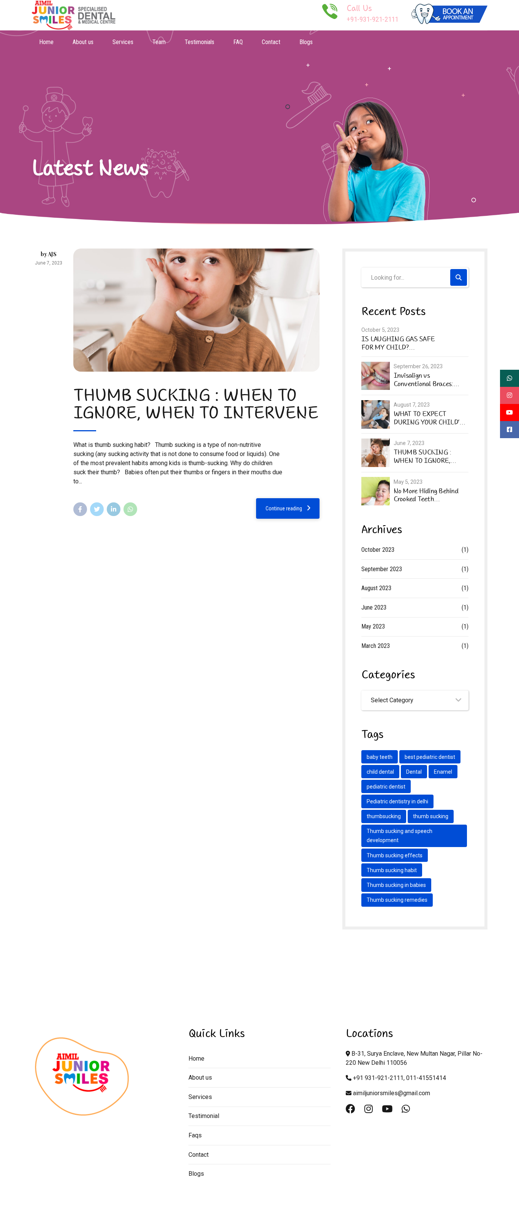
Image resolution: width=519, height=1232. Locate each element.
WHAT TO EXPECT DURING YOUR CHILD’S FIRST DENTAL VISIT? (429, 418)
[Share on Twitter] (97, 509)
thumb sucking (430, 816)
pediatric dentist (386, 787)
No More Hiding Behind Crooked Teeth (426, 495)
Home (46, 42)
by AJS (49, 254)
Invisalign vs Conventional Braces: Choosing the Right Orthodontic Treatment (427, 380)
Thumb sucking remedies (397, 900)
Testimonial (203, 1116)
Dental (414, 772)
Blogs (306, 42)
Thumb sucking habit (392, 870)
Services (122, 42)
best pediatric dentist (430, 757)
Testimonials (199, 42)
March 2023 (375, 645)
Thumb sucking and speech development (399, 835)
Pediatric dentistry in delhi (397, 801)
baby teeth (379, 757)
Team (159, 42)
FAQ (238, 42)
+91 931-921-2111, (379, 1078)
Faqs (195, 1135)
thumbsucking (384, 816)
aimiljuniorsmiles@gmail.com (391, 1093)
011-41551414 (426, 1078)
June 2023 (373, 607)
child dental (380, 772)
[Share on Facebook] (80, 509)
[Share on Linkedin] (113, 509)
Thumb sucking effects (394, 855)
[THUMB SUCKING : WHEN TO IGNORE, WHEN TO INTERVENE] (196, 310)
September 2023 (381, 569)
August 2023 (376, 588)
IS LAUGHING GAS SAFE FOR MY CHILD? (398, 343)
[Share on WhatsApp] (130, 509)
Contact (271, 42)
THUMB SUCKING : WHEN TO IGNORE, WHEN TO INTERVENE (195, 404)
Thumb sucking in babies (396, 885)
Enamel (443, 772)
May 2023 (373, 626)
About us (83, 42)
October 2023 (377, 549)
